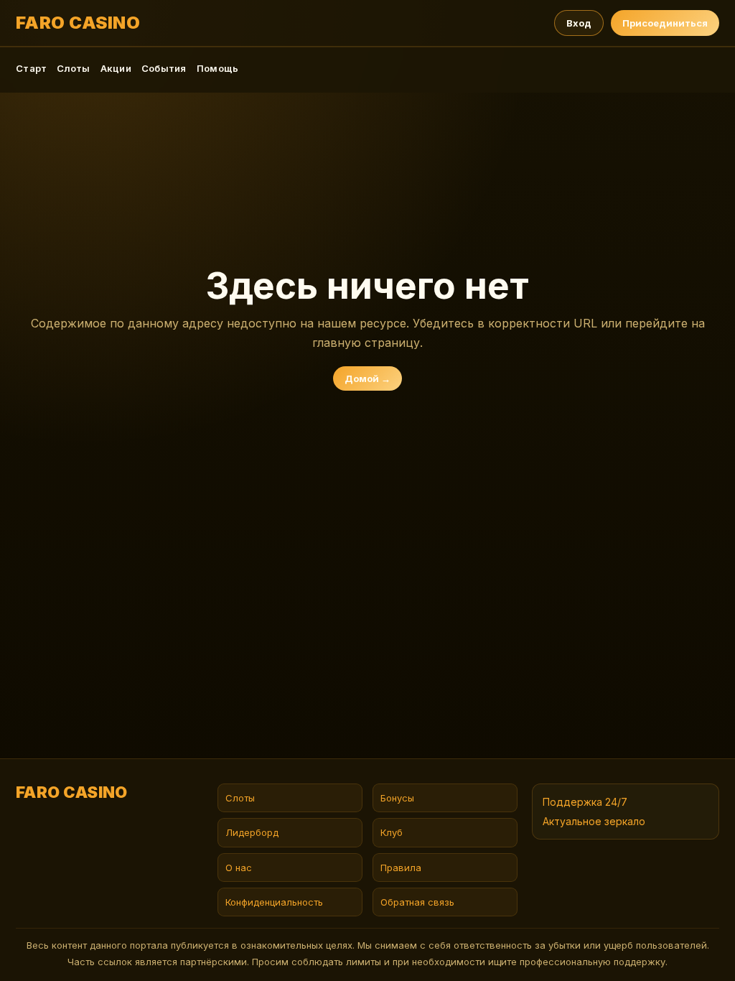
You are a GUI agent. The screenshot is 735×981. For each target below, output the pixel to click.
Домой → (367, 378)
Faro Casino (78, 23)
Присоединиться (665, 23)
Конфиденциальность (274, 902)
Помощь (218, 68)
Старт (31, 68)
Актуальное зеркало (594, 821)
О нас (238, 867)
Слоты (73, 68)
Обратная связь (417, 902)
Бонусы (397, 798)
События (164, 68)
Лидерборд (251, 832)
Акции (115, 68)
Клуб (391, 832)
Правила (400, 867)
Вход (578, 23)
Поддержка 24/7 (585, 802)
